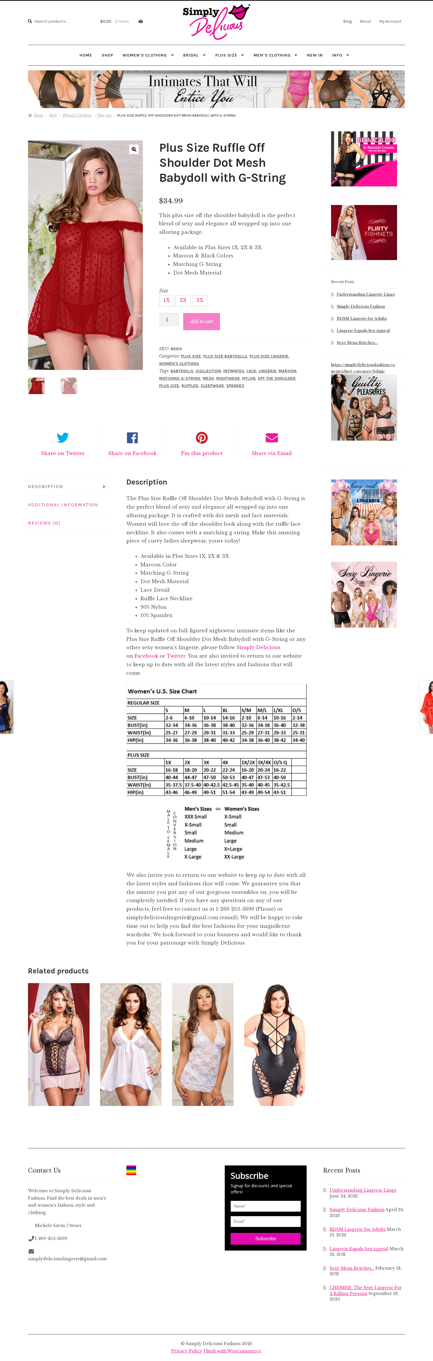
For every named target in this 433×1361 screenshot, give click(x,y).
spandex (235, 385)
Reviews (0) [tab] (44, 523)
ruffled (189, 385)
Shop (107, 55)
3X (199, 300)
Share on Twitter (63, 453)
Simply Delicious (258, 647)
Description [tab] (45, 486)
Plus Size (226, 55)
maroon (287, 370)
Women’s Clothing (145, 55)
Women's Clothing (77, 115)
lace (251, 370)
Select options (58, 1044)
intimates (233, 370)
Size (163, 291)
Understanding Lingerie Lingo (366, 294)
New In (315, 55)
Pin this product (202, 453)
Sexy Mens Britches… (357, 342)
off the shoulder (276, 378)
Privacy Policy (186, 1351)
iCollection (208, 370)
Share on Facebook (132, 453)
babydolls (182, 370)
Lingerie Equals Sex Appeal (363, 330)
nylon (248, 378)
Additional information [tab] (63, 504)
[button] (134, 149)
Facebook (146, 656)
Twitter (176, 656)
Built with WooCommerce (233, 1351)
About (365, 21)
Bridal (191, 55)
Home (86, 55)
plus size (169, 385)
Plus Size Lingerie (268, 356)
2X (183, 300)
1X (166, 300)
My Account (390, 21)
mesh (208, 378)
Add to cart (202, 321)
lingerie (267, 370)
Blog (347, 21)
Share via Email (272, 453)
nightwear (228, 378)
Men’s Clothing (272, 55)
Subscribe (265, 1238)
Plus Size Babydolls (225, 356)
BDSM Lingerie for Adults (362, 318)
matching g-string (179, 378)
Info (337, 55)
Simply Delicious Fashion (361, 306)
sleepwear (212, 385)
